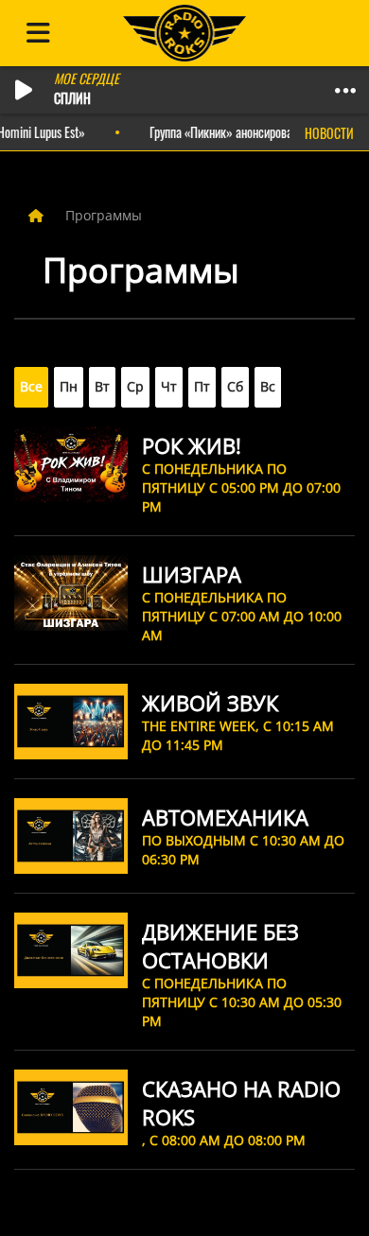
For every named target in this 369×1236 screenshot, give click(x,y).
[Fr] (202, 387)
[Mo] (68, 387)
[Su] (268, 387)
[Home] (37, 215)
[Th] (169, 387)
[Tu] (102, 387)
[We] (135, 387)
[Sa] (235, 387)
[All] (31, 387)
